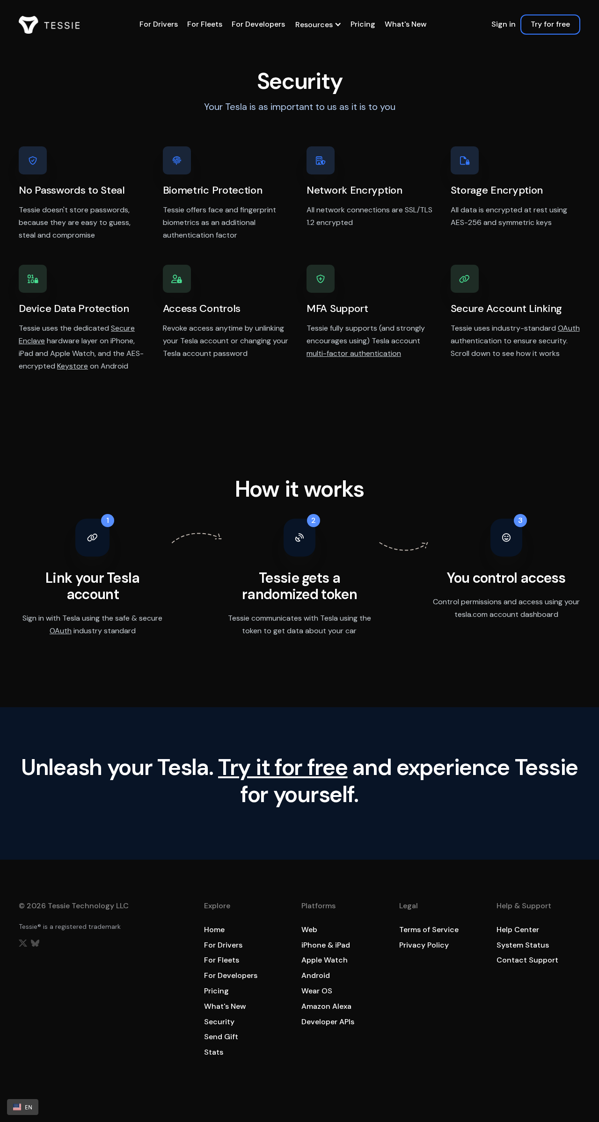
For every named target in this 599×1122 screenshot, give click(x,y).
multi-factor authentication (354, 353)
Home (214, 929)
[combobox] (22, 1107)
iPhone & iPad (325, 945)
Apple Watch (324, 960)
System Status (523, 945)
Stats (213, 1052)
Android (315, 975)
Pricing (363, 24)
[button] (318, 24)
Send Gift (221, 1037)
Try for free (550, 24)
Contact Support (527, 960)
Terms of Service (429, 929)
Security (219, 1022)
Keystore (72, 366)
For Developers (258, 24)
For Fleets (204, 24)
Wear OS (316, 991)
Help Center (518, 929)
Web (309, 929)
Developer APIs (327, 1022)
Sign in (503, 24)
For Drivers (158, 24)
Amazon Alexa (326, 1006)
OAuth (569, 328)
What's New (406, 24)
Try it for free (283, 767)
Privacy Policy (424, 945)
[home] (49, 25)
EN (28, 1107)
